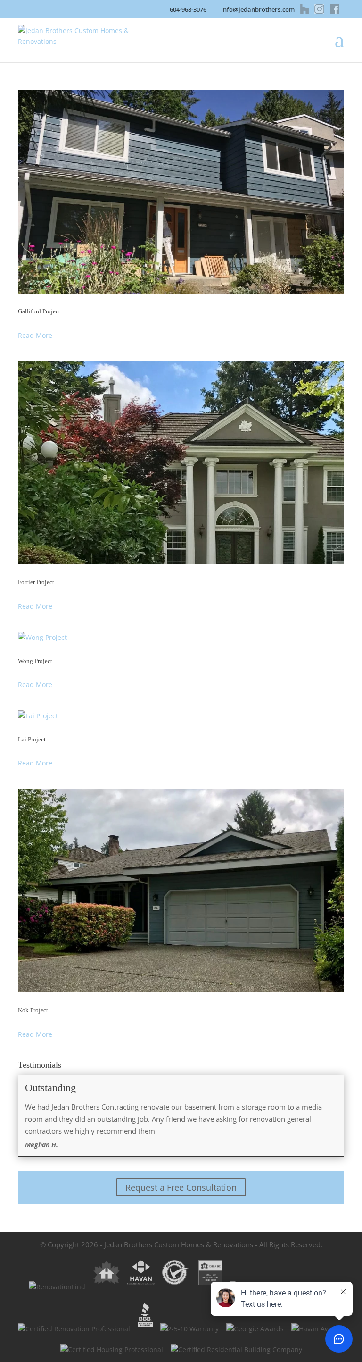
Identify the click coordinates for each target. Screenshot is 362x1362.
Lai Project (32, 739)
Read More (35, 335)
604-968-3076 (188, 9)
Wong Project (35, 660)
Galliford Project (39, 311)
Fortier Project (36, 582)
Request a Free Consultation (181, 1187)
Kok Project (33, 1010)
